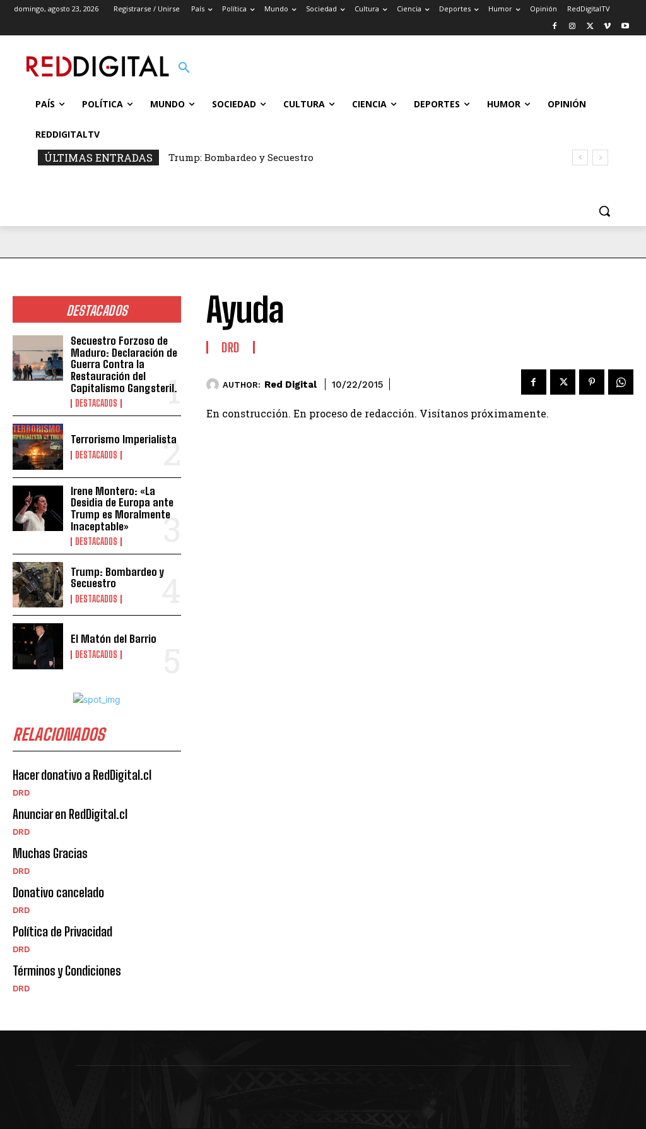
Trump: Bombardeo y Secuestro (241, 157)
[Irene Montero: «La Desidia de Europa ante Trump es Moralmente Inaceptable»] (38, 508)
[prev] (580, 157)
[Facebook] (555, 27)
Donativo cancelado (58, 892)
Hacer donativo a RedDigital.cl (82, 774)
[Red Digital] (214, 384)
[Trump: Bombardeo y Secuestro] (38, 584)
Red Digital (290, 384)
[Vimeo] (607, 27)
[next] (600, 157)
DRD (21, 793)
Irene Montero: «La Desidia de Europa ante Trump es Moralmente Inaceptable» (122, 508)
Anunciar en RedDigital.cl (70, 813)
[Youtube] (625, 27)
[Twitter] (590, 27)
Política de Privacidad (62, 931)
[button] (184, 68)
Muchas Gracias (50, 853)
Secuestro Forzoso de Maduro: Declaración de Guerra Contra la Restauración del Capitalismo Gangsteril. (124, 364)
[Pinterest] (591, 382)
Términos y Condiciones (67, 970)
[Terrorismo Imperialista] (38, 446)
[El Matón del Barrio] (38, 646)
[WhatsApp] (620, 382)
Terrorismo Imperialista (124, 439)
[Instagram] (572, 27)
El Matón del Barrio (113, 638)
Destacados (96, 403)
